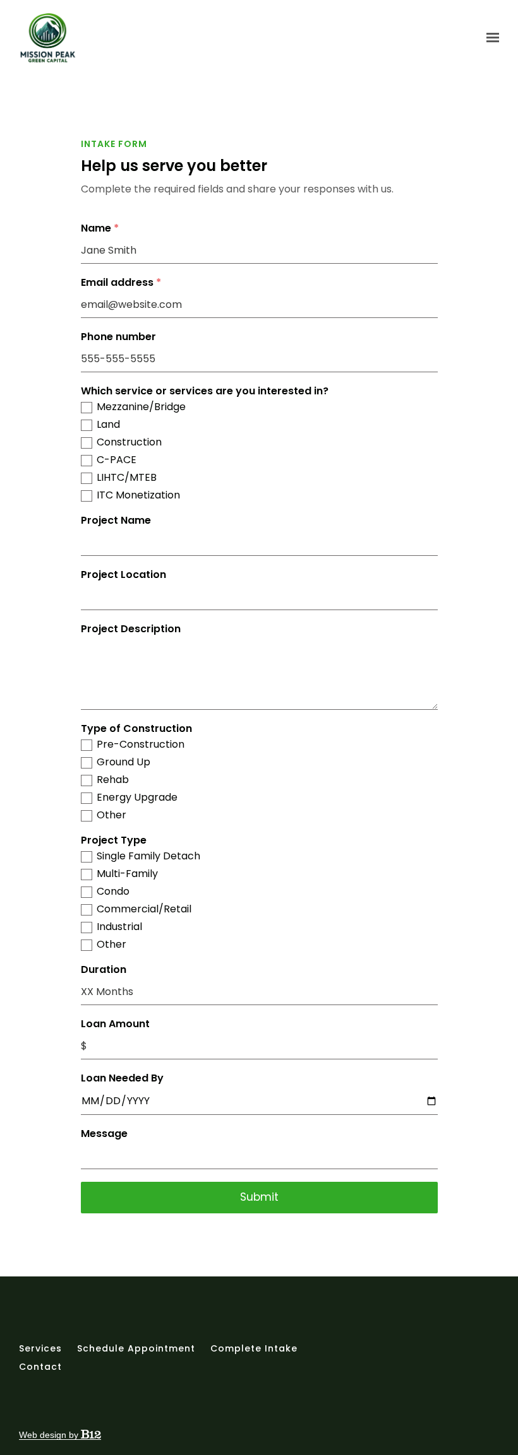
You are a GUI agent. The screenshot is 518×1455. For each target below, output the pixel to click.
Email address (121, 282)
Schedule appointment (136, 1348)
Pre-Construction (140, 744)
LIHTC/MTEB (127, 477)
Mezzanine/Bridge (141, 407)
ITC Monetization (138, 495)
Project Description (131, 629)
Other (111, 815)
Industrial (119, 927)
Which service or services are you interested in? (204, 391)
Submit (259, 1197)
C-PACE (116, 460)
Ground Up (123, 762)
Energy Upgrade (137, 797)
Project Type (114, 840)
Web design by (50, 1435)
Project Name (116, 520)
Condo (113, 891)
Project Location (123, 574)
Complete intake (254, 1348)
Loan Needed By (122, 1078)
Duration (103, 969)
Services (40, 1348)
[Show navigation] (489, 37)
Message (104, 1134)
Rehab (113, 780)
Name (100, 228)
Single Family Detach (148, 856)
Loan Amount (115, 1024)
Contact (40, 1366)
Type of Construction (136, 728)
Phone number (118, 337)
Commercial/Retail (144, 909)
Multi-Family (127, 874)
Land (108, 424)
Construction (129, 442)
